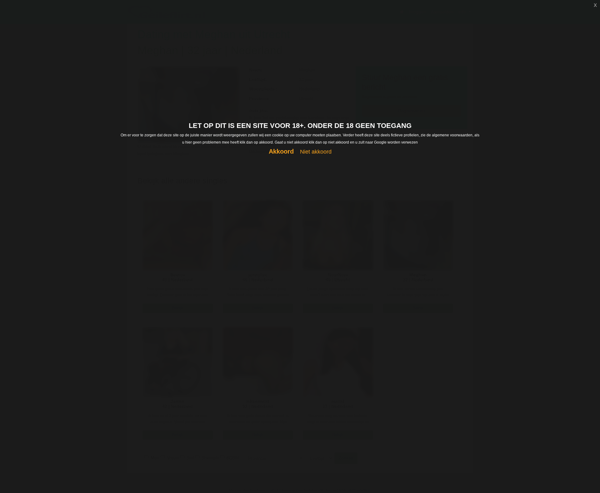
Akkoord (281, 151)
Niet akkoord (316, 152)
